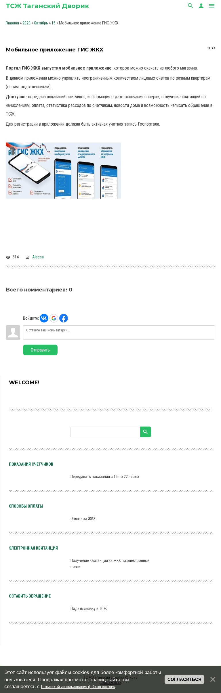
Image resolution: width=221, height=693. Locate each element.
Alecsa (38, 257)
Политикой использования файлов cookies (78, 686)
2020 (26, 23)
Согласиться (184, 679)
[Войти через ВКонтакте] (44, 318)
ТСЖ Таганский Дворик (47, 6)
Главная (12, 23)
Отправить (40, 350)
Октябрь (41, 23)
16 (54, 23)
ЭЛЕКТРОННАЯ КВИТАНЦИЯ (33, 548)
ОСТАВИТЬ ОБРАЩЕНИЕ (30, 596)
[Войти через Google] (53, 318)
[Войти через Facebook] (63, 318)
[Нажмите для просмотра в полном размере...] (66, 199)
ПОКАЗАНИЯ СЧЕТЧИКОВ (31, 464)
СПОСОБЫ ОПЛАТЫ (26, 506)
